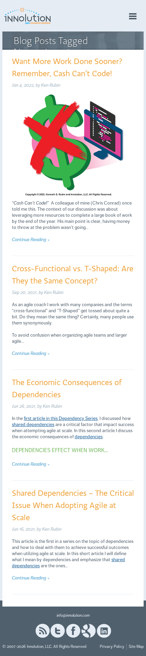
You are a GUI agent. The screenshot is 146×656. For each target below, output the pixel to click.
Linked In (104, 631)
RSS (42, 631)
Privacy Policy (112, 646)
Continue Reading (29, 239)
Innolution (27, 15)
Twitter (58, 631)
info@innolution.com (73, 615)
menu (132, 16)
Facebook (73, 631)
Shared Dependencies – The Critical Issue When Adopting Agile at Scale (73, 505)
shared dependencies (33, 424)
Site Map (136, 646)
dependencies (89, 437)
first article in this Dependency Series (60, 418)
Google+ (88, 631)
